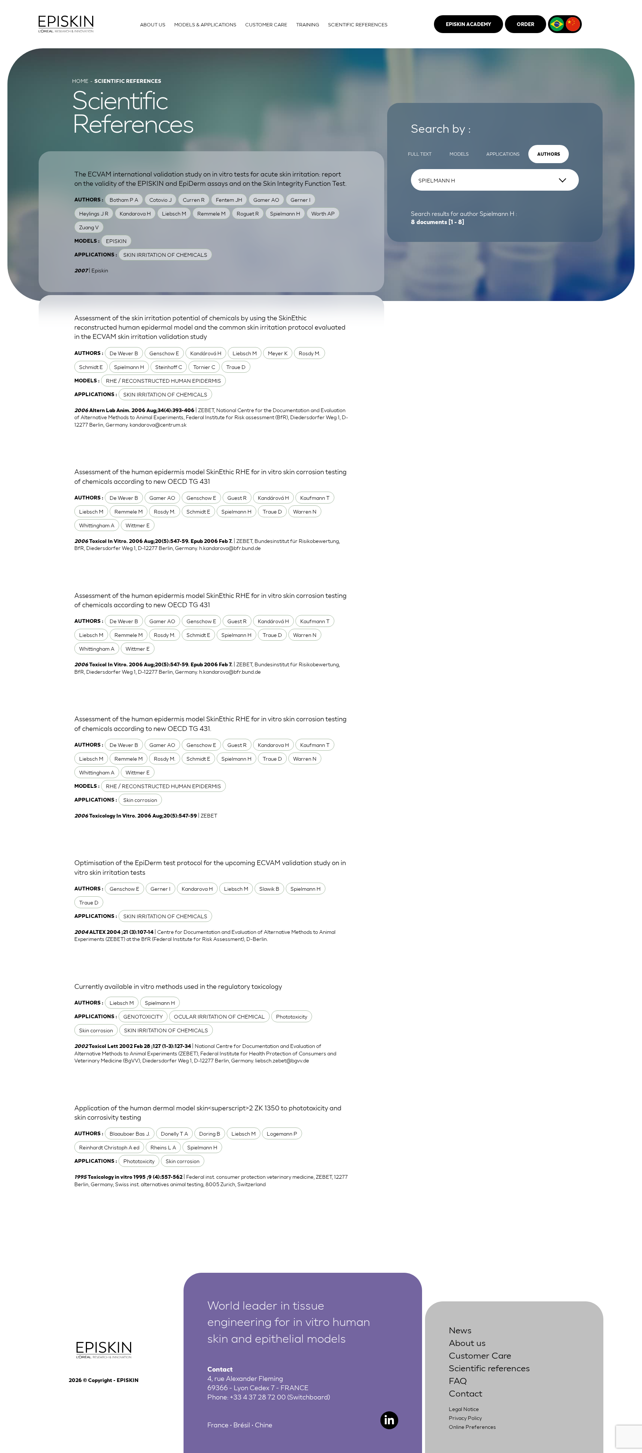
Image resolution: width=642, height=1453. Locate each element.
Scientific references (489, 1367)
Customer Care (480, 1354)
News (460, 1329)
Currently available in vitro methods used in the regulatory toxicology (178, 985)
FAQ (458, 1380)
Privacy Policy (465, 1417)
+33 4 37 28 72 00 (258, 1396)
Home (80, 80)
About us (467, 1342)
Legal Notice (464, 1408)
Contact (465, 1392)
